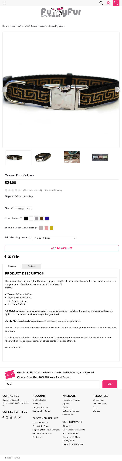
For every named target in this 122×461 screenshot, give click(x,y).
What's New (98, 400)
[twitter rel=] (19, 417)
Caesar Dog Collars (56, 26)
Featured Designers (71, 400)
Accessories (68, 414)
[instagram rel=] (7, 417)
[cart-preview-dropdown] (116, 3)
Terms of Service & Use (73, 444)
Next (117, 89)
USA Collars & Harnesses (35, 26)
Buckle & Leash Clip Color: (21, 227)
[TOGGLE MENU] (4, 3)
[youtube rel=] (11, 417)
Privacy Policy (69, 440)
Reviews (31, 266)
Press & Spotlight (70, 433)
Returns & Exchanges (42, 433)
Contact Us (38, 437)
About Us (67, 426)
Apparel (66, 403)
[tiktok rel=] (15, 417)
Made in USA (16, 26)
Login (35, 407)
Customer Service (40, 422)
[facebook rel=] (3, 417)
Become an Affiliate (71, 437)
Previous (4, 89)
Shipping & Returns (41, 411)
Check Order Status (41, 426)
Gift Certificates (39, 400)
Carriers (66, 407)
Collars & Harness (71, 411)
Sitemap (96, 411)
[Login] (108, 3)
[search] (101, 3)
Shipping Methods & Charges (46, 430)
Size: (9, 208)
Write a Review (53, 190)
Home (4, 26)
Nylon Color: (13, 218)
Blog (95, 407)
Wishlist (36, 403)
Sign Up (44, 407)
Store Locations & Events (74, 430)
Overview (12, 266)
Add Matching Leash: (18, 237)
